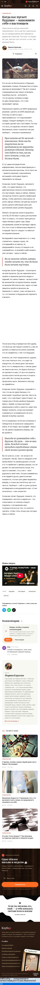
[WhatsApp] (9, 610)
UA (2, 1)
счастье (6, 595)
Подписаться (20, 884)
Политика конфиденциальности (11, 960)
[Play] (27, 2)
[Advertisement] (20, 321)
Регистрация (19, 640)
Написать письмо (7, 948)
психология (32, 591)
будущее (12, 591)
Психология (6, 13)
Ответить (15, 654)
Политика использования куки (11, 963)
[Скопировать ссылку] (14, 610)
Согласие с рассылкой (8, 954)
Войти (8, 640)
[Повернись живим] (35, 974)
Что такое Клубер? (7, 945)
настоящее (21, 591)
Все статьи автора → (12, 721)
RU (5, 1)
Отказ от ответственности (10, 957)
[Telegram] (4, 610)
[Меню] (2, 6)
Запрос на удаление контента (11, 966)
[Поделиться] (36, 54)
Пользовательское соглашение (11, 951)
